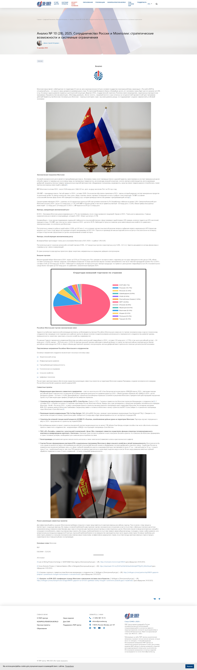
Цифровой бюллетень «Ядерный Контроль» (55, 19)
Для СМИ (66, 621)
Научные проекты (43, 625)
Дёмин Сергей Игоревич (51, 43)
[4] (63, 409)
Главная (39, 19)
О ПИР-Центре (42, 618)
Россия (40, 61)
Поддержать (141, 2)
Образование (42, 628)
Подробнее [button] (69, 666)
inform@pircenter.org (99, 621)
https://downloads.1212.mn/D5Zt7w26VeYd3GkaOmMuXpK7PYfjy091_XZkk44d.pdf (126, 566)
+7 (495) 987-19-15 (98, 618)
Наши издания (68, 618)
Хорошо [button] (190, 666)
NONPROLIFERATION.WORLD (47, 621)
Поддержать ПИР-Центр (72, 625)
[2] (130, 197)
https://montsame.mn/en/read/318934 (112, 562)
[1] (66, 185)
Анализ (72, 19)
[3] (154, 401)
